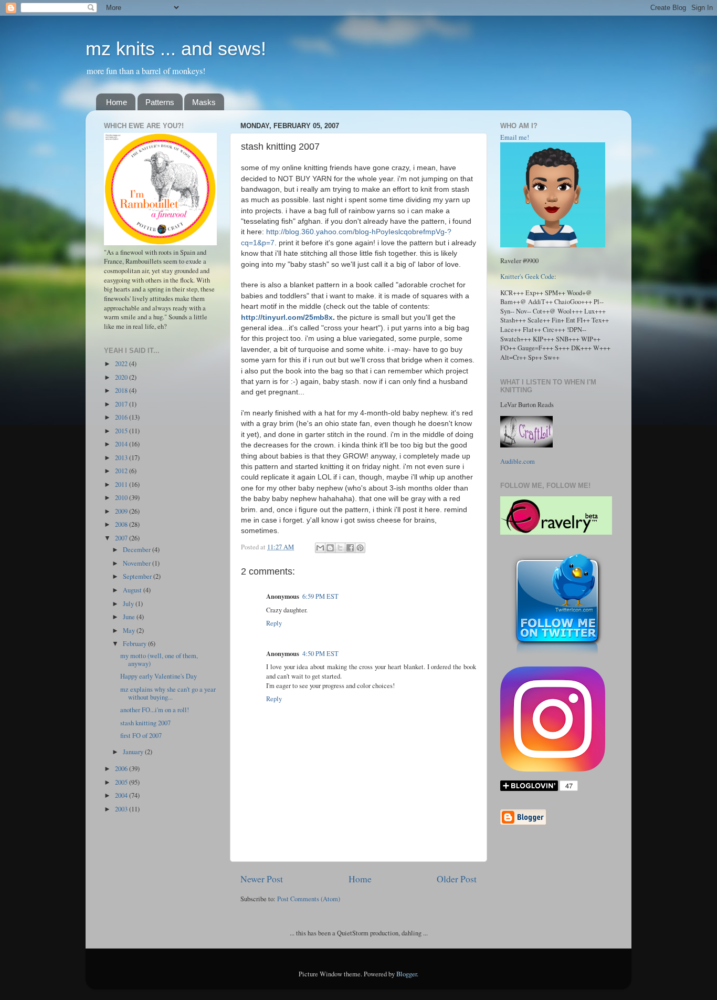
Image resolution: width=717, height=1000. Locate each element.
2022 (122, 363)
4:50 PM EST (320, 653)
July (129, 603)
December (137, 549)
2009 (122, 511)
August (133, 590)
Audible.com (517, 461)
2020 (122, 377)
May (129, 630)
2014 (122, 444)
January (134, 751)
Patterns (159, 102)
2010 (122, 497)
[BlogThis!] (330, 548)
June (129, 616)
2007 (122, 538)
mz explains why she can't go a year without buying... (168, 693)
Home (116, 102)
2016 (122, 417)
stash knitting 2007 (145, 722)
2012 (122, 470)
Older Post (457, 878)
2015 (122, 430)
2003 (122, 809)
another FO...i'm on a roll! (154, 709)
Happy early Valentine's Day (158, 676)
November (137, 563)
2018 (122, 390)
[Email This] (320, 548)
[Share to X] (340, 548)
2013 (122, 457)
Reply (274, 623)
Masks (204, 102)
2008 (122, 524)
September (138, 576)
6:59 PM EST (320, 596)
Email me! (514, 137)
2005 (122, 782)
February (135, 643)
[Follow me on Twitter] (557, 655)
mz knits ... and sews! (176, 48)
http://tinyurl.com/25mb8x (287, 317)
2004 (122, 795)
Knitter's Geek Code (527, 276)
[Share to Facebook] (350, 548)
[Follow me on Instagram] (552, 769)
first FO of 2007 (141, 735)
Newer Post (261, 878)
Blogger (406, 974)
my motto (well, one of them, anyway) (159, 659)
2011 (122, 484)
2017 (122, 404)
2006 (122, 768)
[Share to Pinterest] (360, 548)
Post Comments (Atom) (308, 898)
